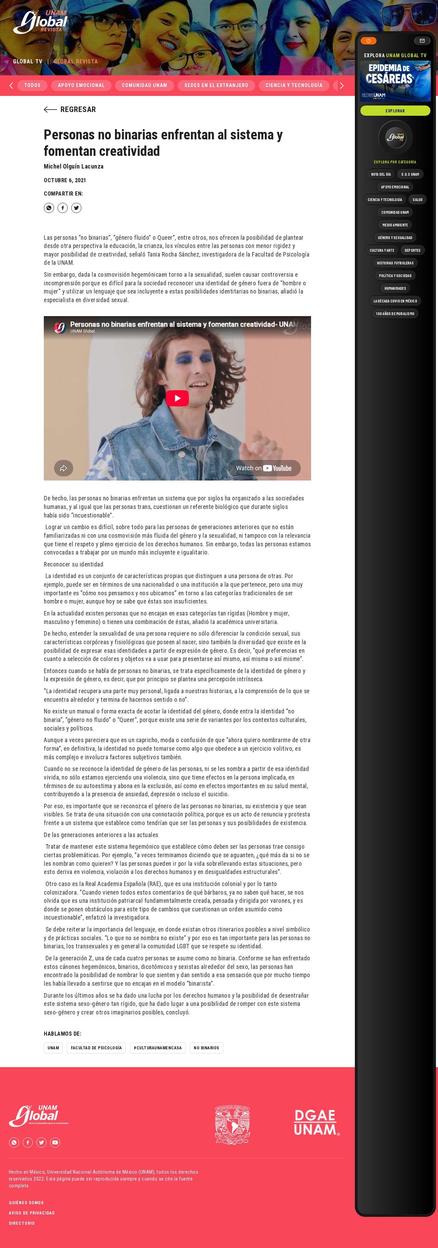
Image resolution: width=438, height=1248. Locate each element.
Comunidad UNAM (144, 85)
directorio (22, 1223)
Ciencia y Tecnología (294, 85)
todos (32, 85)
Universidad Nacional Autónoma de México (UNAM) (100, 1172)
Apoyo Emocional (81, 85)
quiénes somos (26, 1202)
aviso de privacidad (32, 1213)
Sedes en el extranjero (216, 85)
